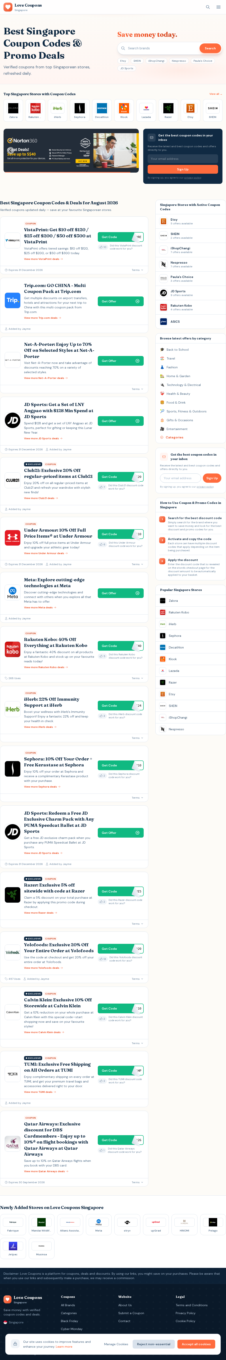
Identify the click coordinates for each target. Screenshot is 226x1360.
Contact (124, 1321)
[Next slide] (131, 150)
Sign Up (182, 169)
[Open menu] (218, 7)
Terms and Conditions (192, 1305)
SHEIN (137, 61)
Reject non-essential (153, 1344)
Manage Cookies (116, 1344)
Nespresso (179, 61)
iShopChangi (156, 61)
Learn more (64, 1347)
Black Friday (69, 1321)
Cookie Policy (185, 1321)
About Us (125, 1305)
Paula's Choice (203, 61)
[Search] (208, 7)
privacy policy (192, 177)
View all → (215, 94)
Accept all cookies (196, 1344)
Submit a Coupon (131, 1313)
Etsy (123, 61)
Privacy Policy (186, 1313)
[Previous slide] (10, 150)
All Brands (68, 1305)
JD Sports (126, 68)
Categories (69, 1313)
